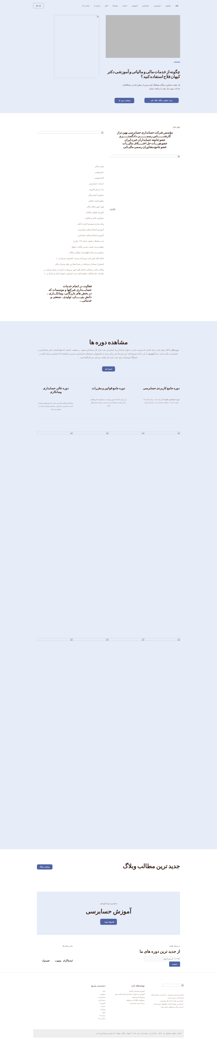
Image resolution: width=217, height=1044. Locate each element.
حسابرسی (157, 6)
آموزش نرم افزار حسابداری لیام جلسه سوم (130, 994)
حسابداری (145, 6)
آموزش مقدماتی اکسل (137, 991)
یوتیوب (58, 960)
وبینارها (115, 6)
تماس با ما (86, 6)
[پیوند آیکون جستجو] (47, 5)
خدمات (124, 6)
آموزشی (135, 6)
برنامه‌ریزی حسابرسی (137, 1003)
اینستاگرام (68, 960)
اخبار (106, 6)
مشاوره (168, 6)
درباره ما (97, 6)
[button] (161, 100)
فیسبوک (45, 960)
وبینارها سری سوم (138, 997)
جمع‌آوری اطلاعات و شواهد (135, 1000)
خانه (176, 6)
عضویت (174, 964)
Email (177, 959)
